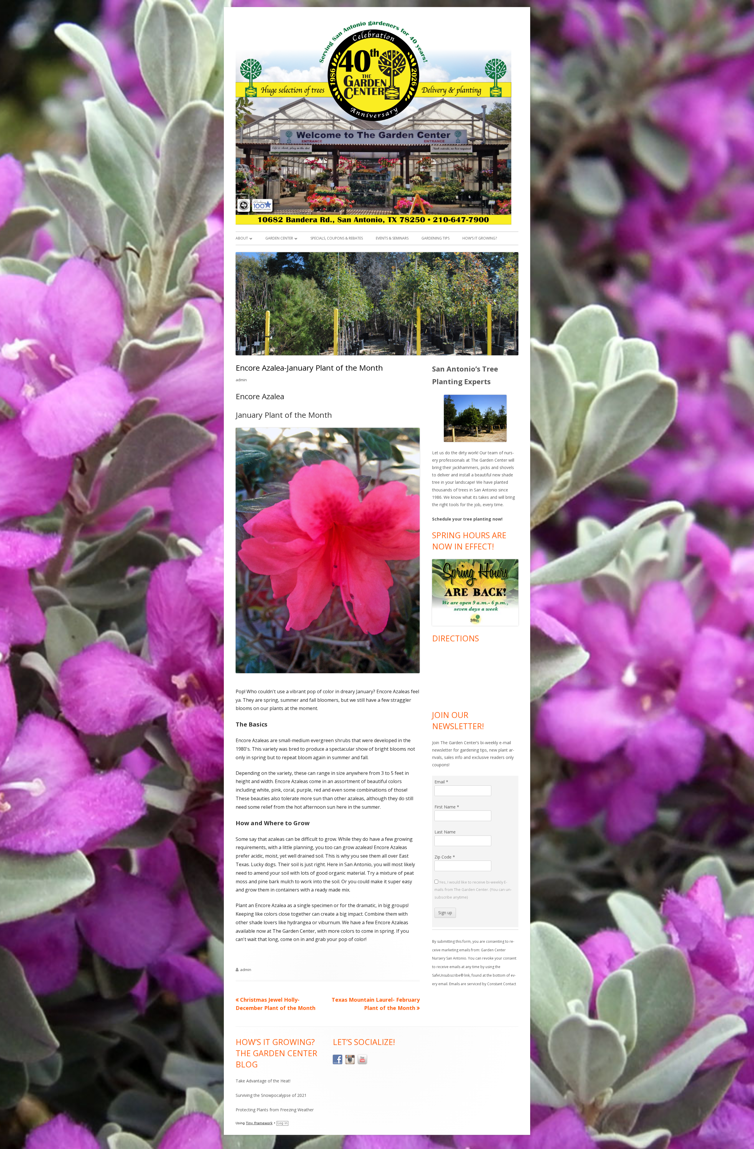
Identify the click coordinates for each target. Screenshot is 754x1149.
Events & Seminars (392, 238)
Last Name (445, 832)
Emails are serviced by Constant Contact (482, 983)
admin (241, 379)
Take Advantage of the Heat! (263, 1081)
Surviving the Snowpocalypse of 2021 (271, 1095)
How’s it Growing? (479, 238)
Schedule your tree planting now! (467, 519)
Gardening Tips (435, 238)
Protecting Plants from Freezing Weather (275, 1109)
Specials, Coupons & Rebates (336, 238)
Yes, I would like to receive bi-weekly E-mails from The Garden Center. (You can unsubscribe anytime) (473, 889)
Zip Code (444, 857)
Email (441, 782)
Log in (282, 1123)
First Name (446, 807)
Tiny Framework (259, 1123)
